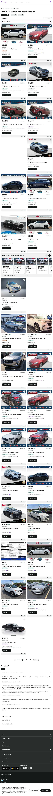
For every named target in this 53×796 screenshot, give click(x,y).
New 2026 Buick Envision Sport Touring (42, 269)
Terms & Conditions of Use (6, 774)
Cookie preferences (34, 790)
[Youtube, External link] (26, 768)
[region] (26, 789)
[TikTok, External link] (21, 768)
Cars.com (24, 788)
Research (21, 1)
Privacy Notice (3, 777)
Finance (28, 1)
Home (2, 8)
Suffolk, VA (13, 8)
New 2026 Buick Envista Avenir (30, 269)
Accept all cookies (46, 790)
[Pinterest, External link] (31, 768)
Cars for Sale (7, 8)
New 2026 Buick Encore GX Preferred (7, 269)
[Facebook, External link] (24, 768)
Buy (11, 1)
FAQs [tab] (3, 669)
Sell (15, 1)
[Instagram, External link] (28, 768)
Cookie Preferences (5, 782)
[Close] (51, 784)
